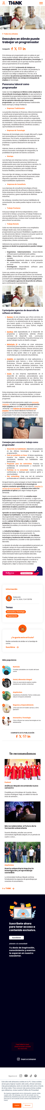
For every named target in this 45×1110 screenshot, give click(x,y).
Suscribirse (10, 647)
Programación (12, 616)
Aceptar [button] (17, 1105)
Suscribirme (16, 938)
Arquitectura (9, 865)
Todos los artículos (11, 34)
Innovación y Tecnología (16, 612)
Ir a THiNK (6, 888)
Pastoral (8, 782)
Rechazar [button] (27, 1105)
